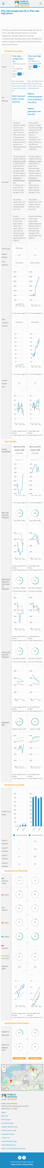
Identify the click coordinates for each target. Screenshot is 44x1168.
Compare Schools (7, 1134)
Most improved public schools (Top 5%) (18, 99)
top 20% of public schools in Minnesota (19, 87)
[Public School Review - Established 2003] (22, 3)
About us (4, 1116)
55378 (39, 64)
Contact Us (5, 1138)
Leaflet (30, 1090)
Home (3, 1112)
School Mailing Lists (8, 1145)
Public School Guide (8, 1130)
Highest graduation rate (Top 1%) (34, 111)
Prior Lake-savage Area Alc (18, 59)
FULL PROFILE (19, 1059)
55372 (15, 71)
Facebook (24, 1158)
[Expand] (4, 1075)
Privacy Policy (27, 1164)
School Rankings (7, 1123)
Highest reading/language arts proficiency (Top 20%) (35, 98)
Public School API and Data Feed (13, 1148)
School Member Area (9, 1141)
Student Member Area (9, 1127)
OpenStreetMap (38, 1090)
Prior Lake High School (34, 57)
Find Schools (6, 1119)
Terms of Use (16, 1164)
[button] (33, 1070)
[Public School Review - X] (20, 1158)
